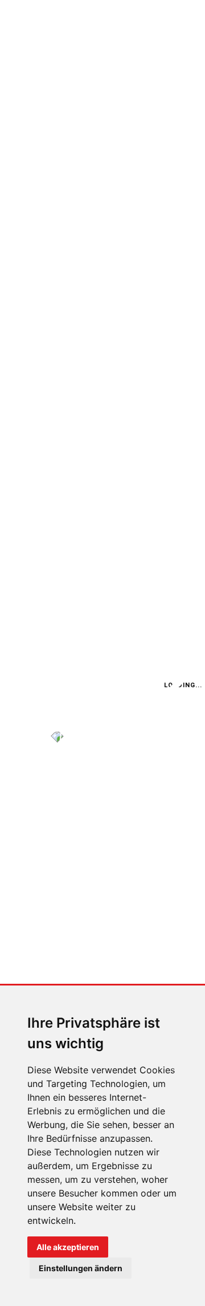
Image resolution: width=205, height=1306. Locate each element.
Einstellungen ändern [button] (80, 1268)
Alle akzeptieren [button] (67, 1247)
